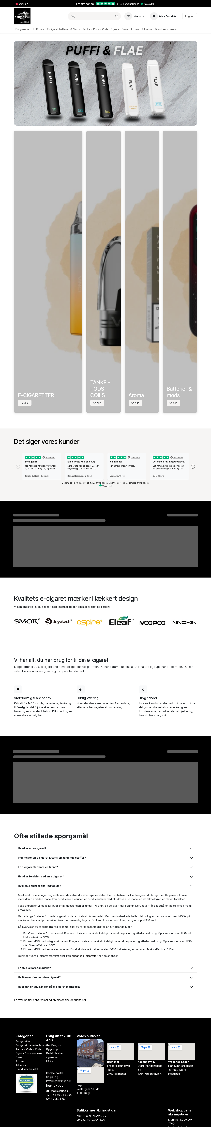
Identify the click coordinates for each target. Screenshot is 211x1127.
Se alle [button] (25, 403)
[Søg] (117, 16)
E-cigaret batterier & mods (32, 1045)
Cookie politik (54, 1073)
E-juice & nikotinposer (29, 1053)
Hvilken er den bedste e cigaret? (39, 977)
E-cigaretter (23, 1041)
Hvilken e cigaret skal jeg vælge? (39, 886)
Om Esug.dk (53, 1045)
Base (19, 1057)
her (40, 715)
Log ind (189, 16)
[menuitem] (22, 29)
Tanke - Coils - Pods (28, 1049)
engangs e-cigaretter (85, 955)
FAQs (49, 1061)
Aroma (20, 1061)
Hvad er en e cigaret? (32, 848)
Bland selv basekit (27, 1069)
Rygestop (52, 1049)
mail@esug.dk (59, 1091)
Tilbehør (21, 1065)
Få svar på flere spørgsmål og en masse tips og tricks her (51, 1000)
